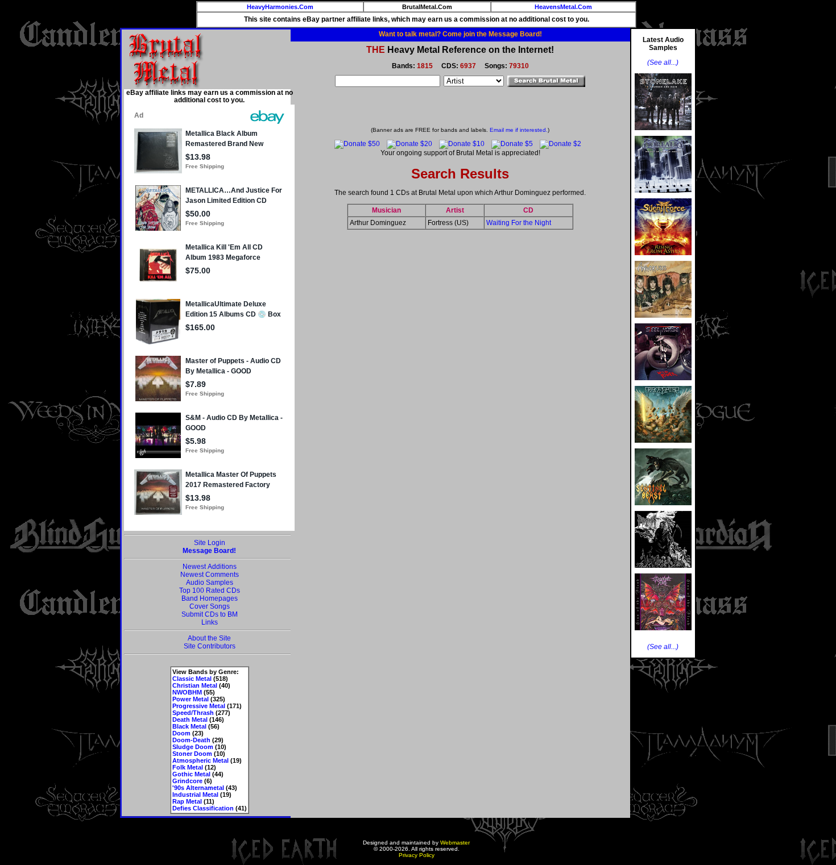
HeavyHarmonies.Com (280, 6)
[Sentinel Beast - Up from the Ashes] (663, 509)
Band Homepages (209, 598)
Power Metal (190, 699)
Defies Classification (203, 808)
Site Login (209, 543)
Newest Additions (210, 567)
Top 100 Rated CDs (209, 590)
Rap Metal (187, 801)
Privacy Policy (416, 855)
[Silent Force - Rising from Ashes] (663, 259)
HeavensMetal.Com (563, 6)
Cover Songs (209, 606)
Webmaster (455, 842)
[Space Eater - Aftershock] (663, 446)
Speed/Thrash (193, 712)
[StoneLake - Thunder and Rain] (663, 134)
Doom (181, 733)
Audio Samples (209, 583)
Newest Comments (209, 575)
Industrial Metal (195, 794)
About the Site (209, 638)
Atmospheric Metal (200, 760)
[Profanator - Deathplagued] (663, 571)
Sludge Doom (192, 746)
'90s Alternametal (198, 787)
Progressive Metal (198, 705)
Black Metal (189, 726)
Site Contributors (209, 646)
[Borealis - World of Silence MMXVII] (663, 196)
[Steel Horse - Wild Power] (663, 384)
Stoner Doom (192, 753)
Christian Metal (194, 685)
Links (209, 622)
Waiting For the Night (518, 223)
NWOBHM (187, 692)
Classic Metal (192, 678)
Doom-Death (191, 740)
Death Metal (190, 719)
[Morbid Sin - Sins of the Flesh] (663, 634)
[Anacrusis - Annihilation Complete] (663, 321)
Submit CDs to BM (209, 614)
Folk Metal (187, 767)
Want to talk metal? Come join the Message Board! (460, 34)
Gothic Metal (191, 774)
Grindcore (187, 780)
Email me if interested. (519, 130)
